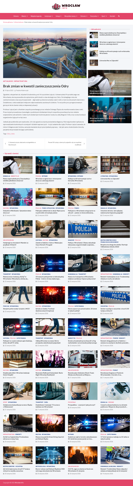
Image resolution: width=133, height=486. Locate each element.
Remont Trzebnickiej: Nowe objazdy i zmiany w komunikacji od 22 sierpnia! (114, 470)
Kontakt (112, 16)
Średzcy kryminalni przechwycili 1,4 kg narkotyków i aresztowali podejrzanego (82, 342)
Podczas (6, 306)
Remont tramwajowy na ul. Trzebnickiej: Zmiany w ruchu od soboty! (115, 278)
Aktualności (8, 81)
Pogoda (38, 176)
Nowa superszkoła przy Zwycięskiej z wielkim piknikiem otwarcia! (113, 34)
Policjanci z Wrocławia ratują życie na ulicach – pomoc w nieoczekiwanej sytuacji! (81, 213)
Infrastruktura (20, 81)
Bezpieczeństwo (9, 466)
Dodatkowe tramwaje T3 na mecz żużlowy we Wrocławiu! (48, 406)
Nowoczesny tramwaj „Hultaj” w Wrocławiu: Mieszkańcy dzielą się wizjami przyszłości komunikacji (15, 279)
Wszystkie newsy (70, 16)
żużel (46, 402)
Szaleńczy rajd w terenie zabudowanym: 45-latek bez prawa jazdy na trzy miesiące (82, 439)
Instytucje (48, 16)
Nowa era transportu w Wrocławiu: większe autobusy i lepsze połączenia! (82, 278)
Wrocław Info (19, 483)
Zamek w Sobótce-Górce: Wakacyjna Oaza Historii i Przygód (49, 244)
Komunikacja (73, 274)
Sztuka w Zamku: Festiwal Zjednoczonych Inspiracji (45, 310)
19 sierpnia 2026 (107, 473)
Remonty (126, 274)
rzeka (13, 134)
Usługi (58, 16)
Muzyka (38, 434)
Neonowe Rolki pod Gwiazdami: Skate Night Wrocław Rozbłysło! (49, 374)
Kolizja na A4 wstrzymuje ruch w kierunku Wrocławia (79, 180)
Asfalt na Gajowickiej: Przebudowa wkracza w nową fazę (15, 438)
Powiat (115, 370)
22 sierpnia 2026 (10, 183)
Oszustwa (104, 306)
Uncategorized (8, 240)
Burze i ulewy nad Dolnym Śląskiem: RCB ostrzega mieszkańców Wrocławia (50, 470)
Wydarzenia (72, 176)
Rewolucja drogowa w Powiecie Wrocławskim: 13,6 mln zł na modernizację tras (112, 375)
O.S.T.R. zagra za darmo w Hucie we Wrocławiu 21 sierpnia (80, 470)
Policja (38, 208)
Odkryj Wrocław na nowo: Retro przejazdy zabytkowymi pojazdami (48, 342)
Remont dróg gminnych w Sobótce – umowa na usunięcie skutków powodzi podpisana (114, 343)
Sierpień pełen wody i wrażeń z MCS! (16, 309)
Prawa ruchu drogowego (109, 242)
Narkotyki (71, 338)
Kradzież (71, 240)
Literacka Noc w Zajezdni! (109, 60)
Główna (16, 16)
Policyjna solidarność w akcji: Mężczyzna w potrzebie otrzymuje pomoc (50, 212)
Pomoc (76, 208)
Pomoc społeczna (48, 208)
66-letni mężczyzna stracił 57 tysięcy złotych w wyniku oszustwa (16, 470)
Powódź (115, 338)
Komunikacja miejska (108, 466)
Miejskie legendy (36, 16)
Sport (103, 16)
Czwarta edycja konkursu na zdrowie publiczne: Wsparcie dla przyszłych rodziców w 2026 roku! (114, 407)
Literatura (104, 176)
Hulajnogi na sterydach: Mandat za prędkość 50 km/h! (15, 244)
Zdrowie (83, 16)
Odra (8, 134)
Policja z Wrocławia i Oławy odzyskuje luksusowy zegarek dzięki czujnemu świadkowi (82, 245)
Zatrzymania (79, 306)
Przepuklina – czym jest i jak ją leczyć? (81, 405)
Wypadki (45, 176)
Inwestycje (15, 176)
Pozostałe (72, 402)
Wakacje (104, 208)
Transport (7, 274)
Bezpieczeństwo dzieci (108, 240)
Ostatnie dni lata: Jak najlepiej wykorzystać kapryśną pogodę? (112, 212)
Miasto (24, 16)
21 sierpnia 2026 (75, 377)
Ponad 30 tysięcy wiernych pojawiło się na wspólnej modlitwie (64, 143)
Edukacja (6, 176)
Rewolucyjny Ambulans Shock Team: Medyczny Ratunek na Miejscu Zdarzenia (81, 375)
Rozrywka (93, 16)
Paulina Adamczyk (22, 90)
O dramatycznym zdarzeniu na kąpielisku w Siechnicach (22, 143)
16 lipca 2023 (9, 90)
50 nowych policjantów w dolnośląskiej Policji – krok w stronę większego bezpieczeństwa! (50, 279)
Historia (39, 240)
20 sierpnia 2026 (75, 407)
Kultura (6, 208)
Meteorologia (41, 466)
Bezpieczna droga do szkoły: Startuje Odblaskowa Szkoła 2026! (114, 246)
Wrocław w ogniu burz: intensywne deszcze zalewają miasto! (112, 43)
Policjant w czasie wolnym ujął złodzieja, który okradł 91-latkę (17, 342)
